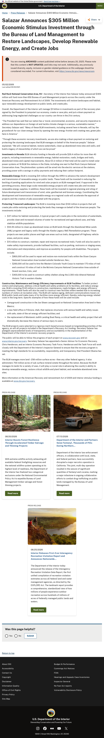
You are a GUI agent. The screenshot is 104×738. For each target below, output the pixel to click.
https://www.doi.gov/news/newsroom (76, 71)
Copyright (6, 677)
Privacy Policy (8, 694)
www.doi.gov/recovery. (24, 381)
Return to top (8, 653)
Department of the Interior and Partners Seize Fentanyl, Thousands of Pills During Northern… (77, 443)
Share (94, 19)
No (20, 636)
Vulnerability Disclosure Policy (68, 690)
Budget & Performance (64, 664)
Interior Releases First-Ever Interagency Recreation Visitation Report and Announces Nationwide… (52, 556)
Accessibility (8, 668)
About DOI (6, 664)
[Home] (4, 5)
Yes (10, 636)
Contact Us (7, 673)
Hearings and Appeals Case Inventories (72, 677)
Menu (100, 6)
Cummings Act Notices (64, 668)
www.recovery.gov (71, 338)
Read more (13, 493)
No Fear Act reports (63, 686)
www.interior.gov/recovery (14, 341)
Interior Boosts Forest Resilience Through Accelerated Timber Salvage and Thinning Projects (24, 443)
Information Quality (10, 686)
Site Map (6, 699)
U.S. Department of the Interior (51, 6)
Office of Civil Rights (11, 690)
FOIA (56, 673)
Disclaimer (7, 681)
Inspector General (62, 681)
